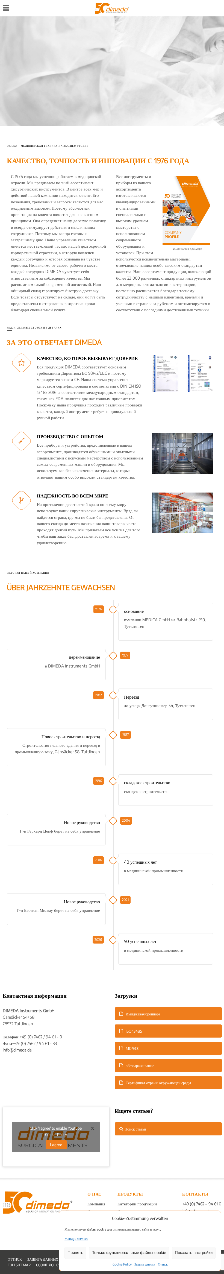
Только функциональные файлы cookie (129, 1252)
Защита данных (144, 1264)
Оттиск (163, 1264)
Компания (96, 1203)
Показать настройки (194, 1252)
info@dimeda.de (17, 1049)
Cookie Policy (122, 1264)
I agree (56, 1145)
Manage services (76, 1239)
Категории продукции (137, 1203)
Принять (75, 1252)
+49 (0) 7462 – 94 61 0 (201, 1203)
